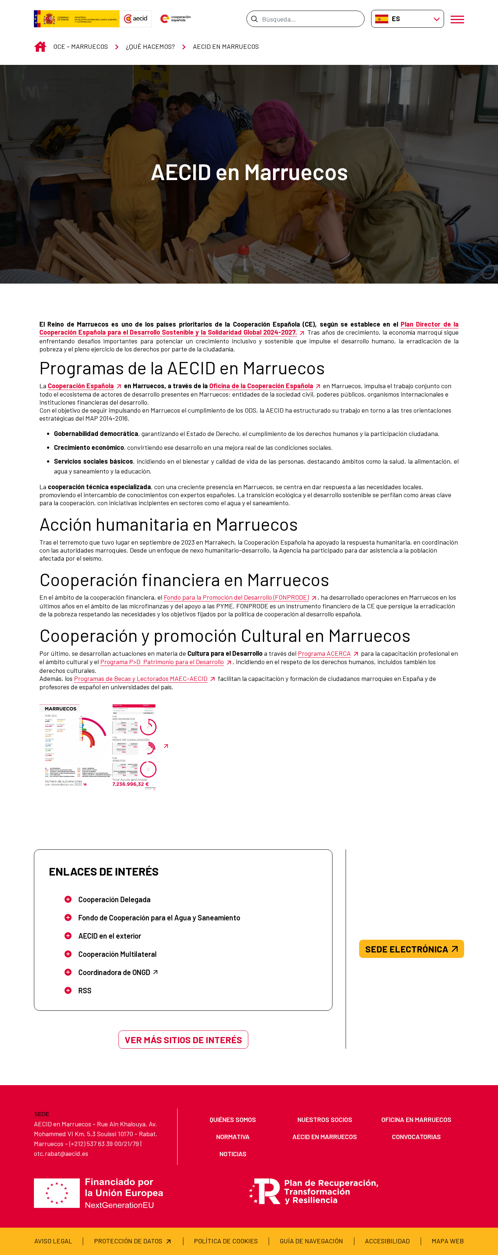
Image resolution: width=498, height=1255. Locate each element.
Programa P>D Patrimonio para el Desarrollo (162, 662)
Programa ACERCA (324, 653)
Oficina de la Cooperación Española (261, 386)
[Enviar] (254, 18)
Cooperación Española (81, 386)
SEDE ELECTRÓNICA (406, 948)
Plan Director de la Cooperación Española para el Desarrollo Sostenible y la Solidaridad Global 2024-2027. (249, 328)
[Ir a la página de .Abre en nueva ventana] (77, 19)
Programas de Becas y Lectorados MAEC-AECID (140, 678)
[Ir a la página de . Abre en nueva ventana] (136, 19)
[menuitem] (233, 1120)
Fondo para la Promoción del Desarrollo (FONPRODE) (236, 597)
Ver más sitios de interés (183, 1039)
